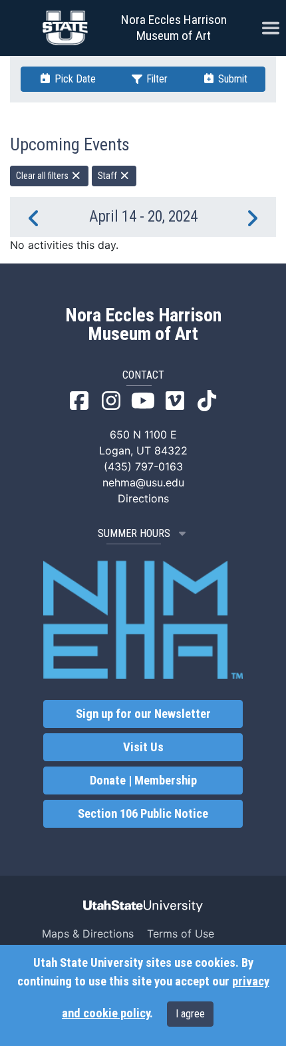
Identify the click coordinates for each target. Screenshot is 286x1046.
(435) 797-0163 (143, 466)
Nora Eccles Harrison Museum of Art (174, 27)
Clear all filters (43, 175)
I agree (190, 1013)
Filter (156, 79)
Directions (143, 498)
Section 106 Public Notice (143, 813)
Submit (231, 79)
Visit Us (143, 747)
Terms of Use (180, 933)
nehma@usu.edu (143, 482)
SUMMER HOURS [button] (134, 533)
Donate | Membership (143, 780)
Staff (108, 175)
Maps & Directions (88, 933)
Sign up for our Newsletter (143, 714)
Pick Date (74, 79)
